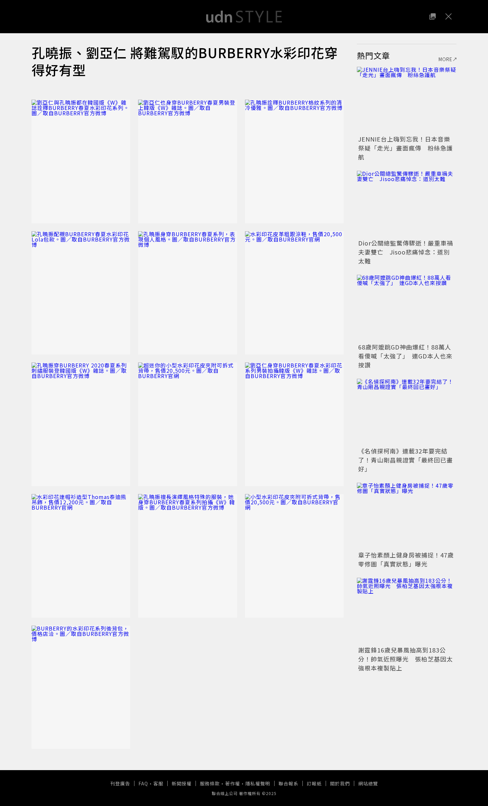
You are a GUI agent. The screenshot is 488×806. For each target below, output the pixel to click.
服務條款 (210, 783)
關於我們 (340, 783)
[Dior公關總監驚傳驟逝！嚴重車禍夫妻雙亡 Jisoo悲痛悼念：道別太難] (406, 204)
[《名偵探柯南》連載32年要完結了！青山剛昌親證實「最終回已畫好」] (406, 412)
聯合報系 (288, 783)
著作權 (232, 783)
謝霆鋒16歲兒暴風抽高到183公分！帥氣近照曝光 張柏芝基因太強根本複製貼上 (405, 659)
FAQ (143, 783)
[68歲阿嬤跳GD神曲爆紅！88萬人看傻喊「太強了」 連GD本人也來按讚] (406, 308)
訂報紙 (314, 783)
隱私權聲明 (257, 783)
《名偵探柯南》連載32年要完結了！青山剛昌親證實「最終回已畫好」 (405, 460)
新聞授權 (182, 783)
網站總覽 (368, 783)
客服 (158, 783)
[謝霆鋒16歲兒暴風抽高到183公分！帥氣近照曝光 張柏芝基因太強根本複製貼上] (406, 611)
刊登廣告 (120, 783)
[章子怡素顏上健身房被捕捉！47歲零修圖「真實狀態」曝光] (406, 516)
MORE (445, 59)
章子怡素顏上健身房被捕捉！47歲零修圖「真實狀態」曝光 (406, 559)
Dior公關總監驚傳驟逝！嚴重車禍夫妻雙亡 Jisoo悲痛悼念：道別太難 (405, 252)
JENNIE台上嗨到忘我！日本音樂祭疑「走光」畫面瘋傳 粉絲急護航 (405, 148)
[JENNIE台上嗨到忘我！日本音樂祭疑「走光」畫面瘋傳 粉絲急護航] (406, 100)
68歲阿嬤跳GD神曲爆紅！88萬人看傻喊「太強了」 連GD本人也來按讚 (405, 356)
